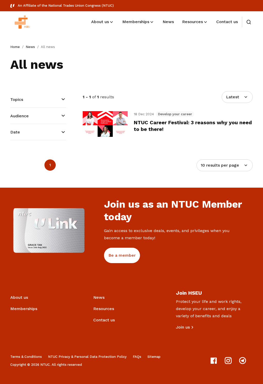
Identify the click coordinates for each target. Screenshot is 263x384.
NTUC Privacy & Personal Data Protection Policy (87, 357)
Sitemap (154, 357)
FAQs (137, 357)
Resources (103, 308)
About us (19, 297)
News (30, 47)
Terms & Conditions (26, 357)
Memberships (23, 308)
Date (15, 132)
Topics (16, 99)
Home (15, 47)
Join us (183, 327)
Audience (19, 115)
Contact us (104, 320)
